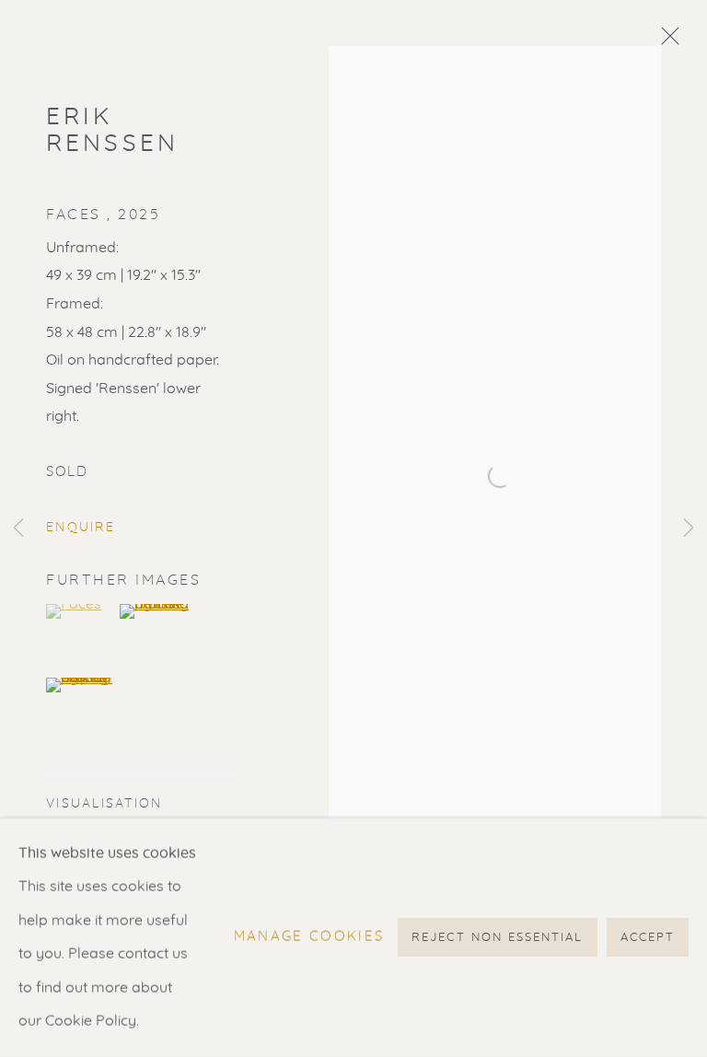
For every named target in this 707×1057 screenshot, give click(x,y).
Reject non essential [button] (497, 939)
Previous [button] (18, 528)
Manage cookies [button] (309, 938)
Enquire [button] (80, 527)
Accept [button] (647, 939)
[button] (80, 611)
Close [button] (665, 41)
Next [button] (688, 528)
